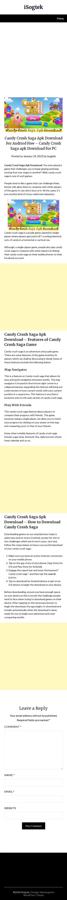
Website (10, 808)
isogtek (51, 156)
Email (9, 791)
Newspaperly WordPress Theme (38, 894)
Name (9, 775)
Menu (60, 18)
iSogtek (33, 7)
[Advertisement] (33, 57)
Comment (12, 726)
